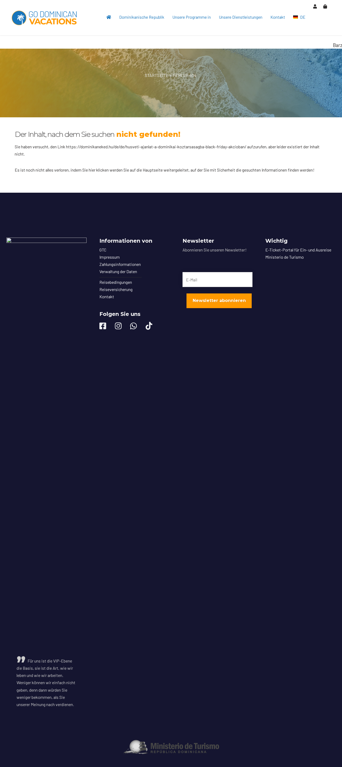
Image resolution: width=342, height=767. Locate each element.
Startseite (156, 75)
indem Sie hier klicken (90, 169)
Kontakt (277, 17)
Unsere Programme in (191, 17)
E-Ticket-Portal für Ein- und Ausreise (298, 249)
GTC (102, 249)
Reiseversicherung (116, 289)
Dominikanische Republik (141, 17)
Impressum (109, 256)
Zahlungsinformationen (120, 264)
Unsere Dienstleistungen (240, 17)
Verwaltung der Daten (118, 271)
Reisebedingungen (115, 282)
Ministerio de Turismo (284, 256)
